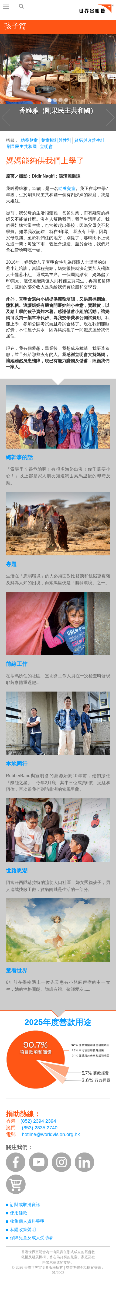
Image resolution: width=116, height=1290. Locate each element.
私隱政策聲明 (23, 1229)
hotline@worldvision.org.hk (51, 1134)
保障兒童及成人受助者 (31, 1237)
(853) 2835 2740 (39, 1127)
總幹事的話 (19, 457)
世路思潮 (17, 870)
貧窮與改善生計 (89, 140)
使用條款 (18, 1213)
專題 (11, 564)
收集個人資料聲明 (27, 1221)
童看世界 (17, 970)
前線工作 (17, 664)
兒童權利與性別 (56, 140)
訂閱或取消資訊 (25, 1204)
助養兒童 (29, 140)
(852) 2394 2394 (38, 1121)
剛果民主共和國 (21, 146)
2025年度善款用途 (58, 1022)
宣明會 (46, 146)
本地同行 (17, 764)
